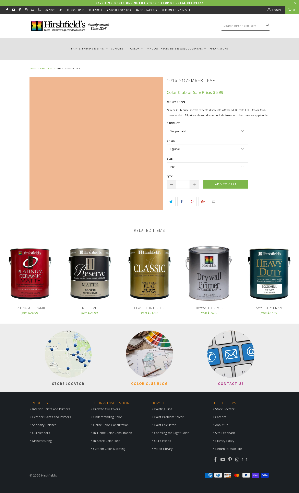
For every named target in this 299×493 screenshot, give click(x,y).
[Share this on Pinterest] (192, 201)
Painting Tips (163, 409)
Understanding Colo (107, 417)
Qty (169, 176)
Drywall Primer (209, 273)
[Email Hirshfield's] (32, 10)
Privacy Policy (224, 441)
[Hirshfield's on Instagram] (26, 10)
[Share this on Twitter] (171, 201)
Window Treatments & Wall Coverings (174, 48)
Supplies (117, 48)
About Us (55, 10)
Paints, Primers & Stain (87, 48)
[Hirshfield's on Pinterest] (19, 10)
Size (169, 158)
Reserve (90, 273)
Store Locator (119, 10)
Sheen (171, 141)
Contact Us (148, 10)
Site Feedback (225, 433)
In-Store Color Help (106, 441)
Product (173, 123)
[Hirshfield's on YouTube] (13, 10)
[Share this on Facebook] (181, 201)
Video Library (163, 449)
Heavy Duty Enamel (269, 273)
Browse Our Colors (106, 409)
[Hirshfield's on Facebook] (7, 10)
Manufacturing (42, 441)
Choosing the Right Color (171, 433)
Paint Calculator (165, 425)
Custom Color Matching (109, 449)
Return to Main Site (176, 10)
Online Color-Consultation (111, 425)
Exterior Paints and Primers (51, 417)
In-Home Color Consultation (112, 433)
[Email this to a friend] (213, 201)
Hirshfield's (49, 475)
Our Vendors (41, 433)
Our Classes (162, 441)
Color (135, 48)
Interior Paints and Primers (51, 409)
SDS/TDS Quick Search (86, 10)
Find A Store (219, 48)
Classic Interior (149, 273)
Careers (220, 417)
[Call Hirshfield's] (38, 10)
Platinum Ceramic (30, 273)
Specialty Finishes (44, 425)
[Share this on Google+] (203, 201)
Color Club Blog (149, 383)
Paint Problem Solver (169, 417)
